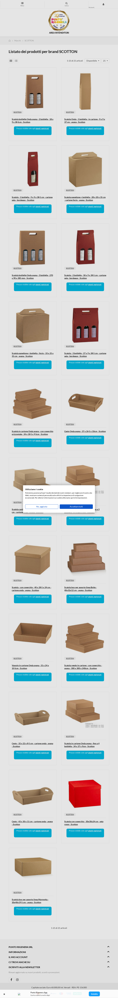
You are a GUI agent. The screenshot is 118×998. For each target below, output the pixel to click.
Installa (94, 994)
